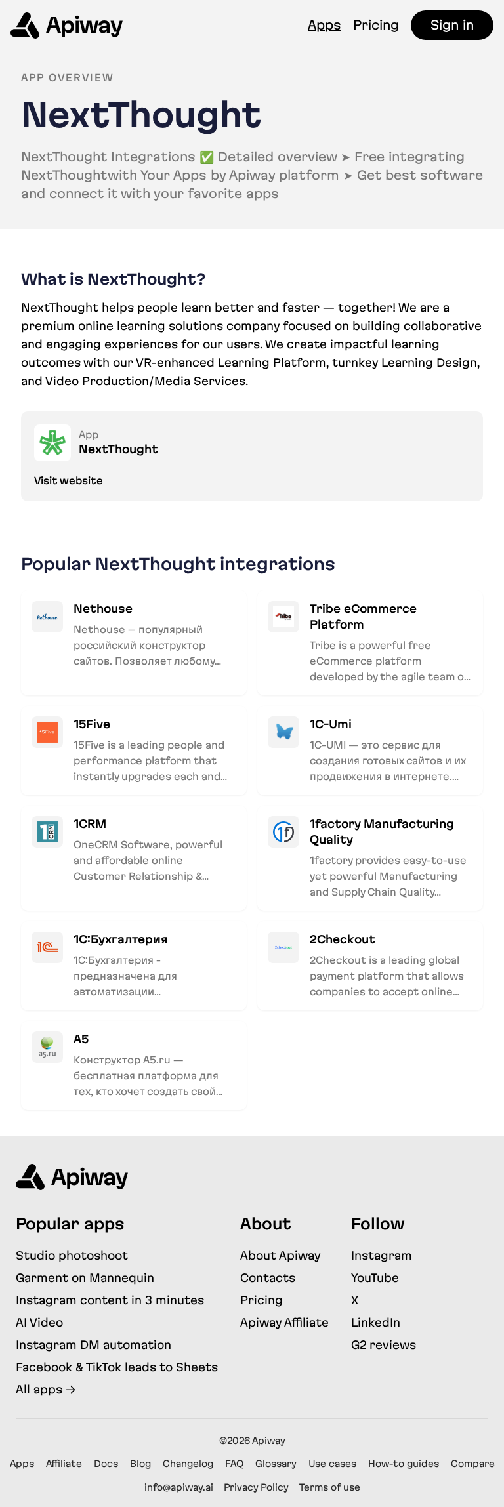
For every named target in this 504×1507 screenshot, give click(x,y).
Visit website (68, 480)
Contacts (267, 1277)
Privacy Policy (256, 1487)
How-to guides (403, 1463)
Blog (140, 1463)
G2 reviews (383, 1344)
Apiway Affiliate (284, 1322)
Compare (473, 1463)
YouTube (375, 1277)
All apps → (45, 1389)
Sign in (452, 25)
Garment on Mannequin (85, 1277)
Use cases (332, 1463)
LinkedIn (375, 1322)
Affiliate (64, 1463)
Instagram (381, 1255)
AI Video (39, 1322)
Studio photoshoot (72, 1255)
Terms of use (329, 1487)
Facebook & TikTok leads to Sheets (117, 1367)
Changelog (188, 1463)
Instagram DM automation (93, 1344)
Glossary (276, 1463)
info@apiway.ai (178, 1487)
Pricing (376, 25)
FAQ (234, 1463)
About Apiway (280, 1255)
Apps (324, 25)
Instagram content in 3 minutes (110, 1300)
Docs (106, 1463)
